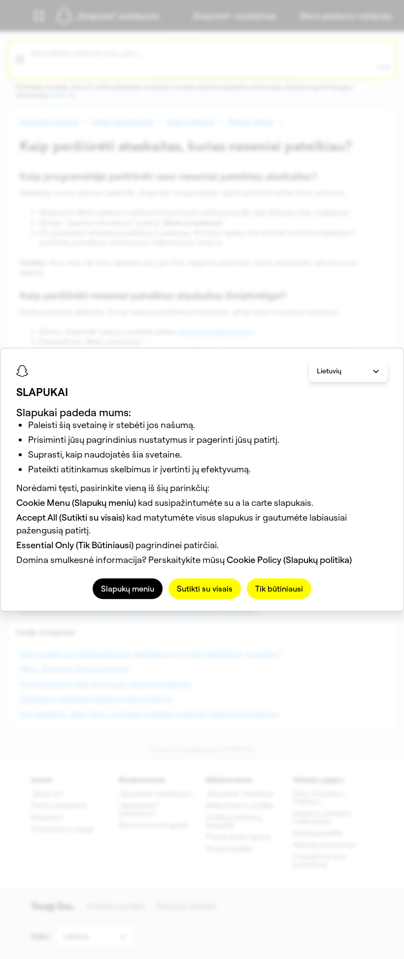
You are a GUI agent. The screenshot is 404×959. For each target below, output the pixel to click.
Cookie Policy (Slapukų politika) (289, 559)
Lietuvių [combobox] (329, 370)
